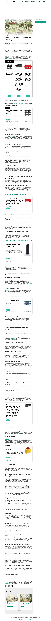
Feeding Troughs (18, 104)
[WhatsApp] (9, 586)
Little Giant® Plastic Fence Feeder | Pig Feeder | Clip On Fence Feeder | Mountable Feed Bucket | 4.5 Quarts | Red (28, 77)
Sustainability (35, 617)
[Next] (30, 602)
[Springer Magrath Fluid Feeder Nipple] (27, 256)
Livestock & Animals (10, 34)
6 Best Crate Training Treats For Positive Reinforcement (11, 605)
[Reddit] (7, 586)
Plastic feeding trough (8, 290)
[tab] (18, 610)
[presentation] (12, 598)
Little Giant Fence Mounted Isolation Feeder (16, 194)
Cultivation (26, 617)
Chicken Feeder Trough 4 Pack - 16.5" (13, 301)
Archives (28, 619)
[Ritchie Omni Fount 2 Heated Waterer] (27, 453)
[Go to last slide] (7, 602)
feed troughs (13, 338)
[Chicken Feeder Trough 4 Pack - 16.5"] (27, 306)
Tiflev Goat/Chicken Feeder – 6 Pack (9, 73)
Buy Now (8, 119)
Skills (39, 617)
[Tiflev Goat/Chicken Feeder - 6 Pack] (10, 69)
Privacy (31, 619)
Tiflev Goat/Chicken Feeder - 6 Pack (14, 110)
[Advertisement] (25, 9)
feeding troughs (21, 55)
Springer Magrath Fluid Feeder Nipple (13, 245)
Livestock (31, 617)
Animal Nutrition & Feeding (17, 34)
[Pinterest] (11, 586)
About (22, 1)
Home (6, 34)
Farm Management (21, 617)
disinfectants (7, 527)
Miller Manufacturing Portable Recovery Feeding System (19, 240)
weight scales (8, 583)
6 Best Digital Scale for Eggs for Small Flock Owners (25, 605)
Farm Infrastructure (14, 617)
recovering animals (18, 433)
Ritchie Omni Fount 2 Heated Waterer (14, 448)
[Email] (8, 586)
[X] (12, 586)
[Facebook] (5, 586)
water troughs (12, 282)
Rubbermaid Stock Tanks (9, 394)
